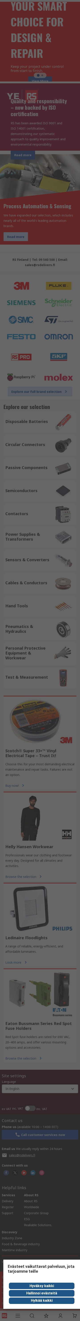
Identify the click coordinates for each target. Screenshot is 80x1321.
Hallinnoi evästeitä (41, 1293)
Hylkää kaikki (42, 1300)
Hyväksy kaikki (42, 1286)
